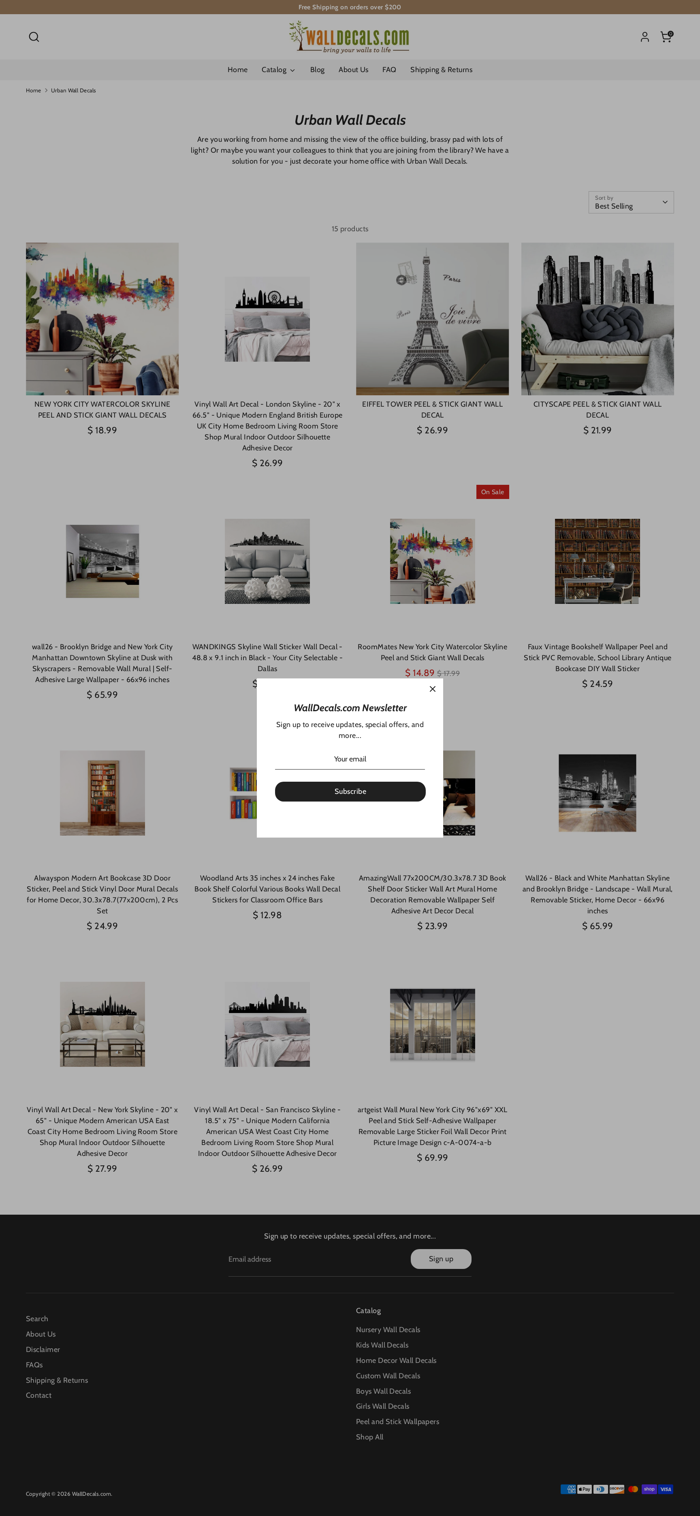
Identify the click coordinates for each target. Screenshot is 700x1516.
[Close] (433, 689)
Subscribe (350, 791)
